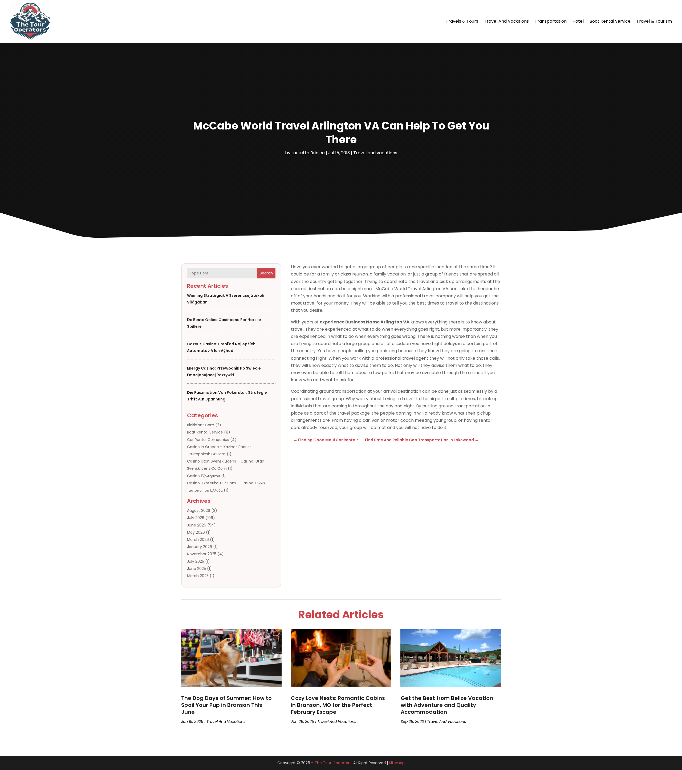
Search (266, 273)
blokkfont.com (200, 425)
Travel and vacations (506, 21)
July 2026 (195, 517)
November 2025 (201, 554)
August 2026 (198, 510)
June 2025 (196, 568)
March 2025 (198, 575)
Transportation (551, 21)
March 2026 (198, 539)
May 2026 (196, 532)
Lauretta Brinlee (308, 153)
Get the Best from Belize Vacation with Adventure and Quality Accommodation (447, 705)
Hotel (578, 21)
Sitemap (397, 762)
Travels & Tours (462, 21)
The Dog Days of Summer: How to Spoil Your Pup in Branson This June (226, 705)
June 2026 (196, 525)
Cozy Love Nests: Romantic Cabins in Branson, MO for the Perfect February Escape (338, 705)
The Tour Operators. (333, 762)
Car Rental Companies (208, 439)
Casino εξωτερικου (203, 476)
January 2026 (199, 546)
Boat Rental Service (610, 21)
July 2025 (195, 561)
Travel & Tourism (654, 21)
